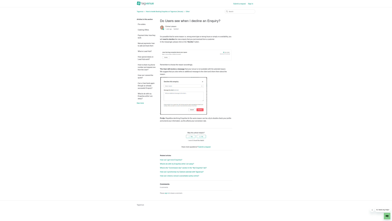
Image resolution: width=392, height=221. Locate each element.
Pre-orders (141, 24)
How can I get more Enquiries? (171, 160)
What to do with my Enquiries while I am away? (145, 96)
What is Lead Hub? (145, 51)
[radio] (190, 136)
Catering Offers (143, 30)
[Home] (145, 4)
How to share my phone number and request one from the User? (146, 67)
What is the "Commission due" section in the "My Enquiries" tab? (183, 168)
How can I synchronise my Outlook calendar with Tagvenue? (182, 172)
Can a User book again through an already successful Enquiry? (146, 85)
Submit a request (239, 3)
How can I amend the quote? (145, 76)
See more (140, 103)
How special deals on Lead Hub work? (145, 58)
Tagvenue (140, 11)
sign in (167, 193)
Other (188, 11)
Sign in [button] (250, 3)
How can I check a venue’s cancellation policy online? (179, 176)
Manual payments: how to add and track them (146, 44)
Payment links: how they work (146, 36)
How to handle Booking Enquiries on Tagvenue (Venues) (164, 11)
